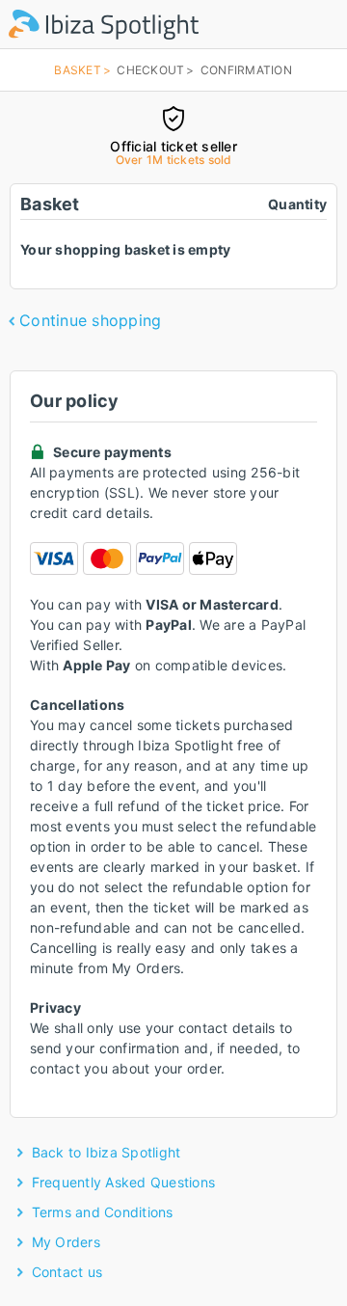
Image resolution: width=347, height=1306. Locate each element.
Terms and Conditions (103, 1212)
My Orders (66, 1242)
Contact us (67, 1272)
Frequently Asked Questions (124, 1182)
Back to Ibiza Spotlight (106, 1152)
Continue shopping (90, 320)
